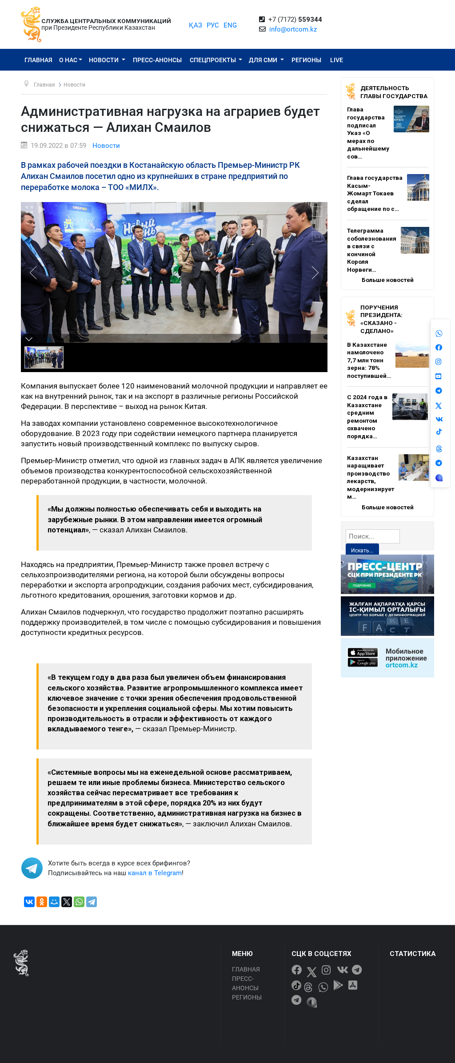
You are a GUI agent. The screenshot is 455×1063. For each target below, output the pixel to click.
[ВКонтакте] (29, 901)
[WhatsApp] (79, 901)
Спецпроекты (213, 59)
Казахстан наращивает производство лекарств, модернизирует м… (370, 477)
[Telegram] (91, 901)
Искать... (362, 550)
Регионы (306, 59)
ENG (230, 25)
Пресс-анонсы (157, 59)
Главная (38, 59)
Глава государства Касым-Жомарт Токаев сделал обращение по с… (375, 193)
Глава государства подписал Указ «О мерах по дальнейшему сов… (368, 132)
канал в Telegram (155, 873)
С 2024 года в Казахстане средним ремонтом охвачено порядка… (367, 416)
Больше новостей (388, 279)
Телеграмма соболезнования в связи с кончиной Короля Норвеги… (371, 250)
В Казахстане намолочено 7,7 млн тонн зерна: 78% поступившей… (369, 360)
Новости (104, 59)
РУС (213, 25)
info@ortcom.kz (293, 29)
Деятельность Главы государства (393, 91)
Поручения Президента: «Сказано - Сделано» (381, 319)
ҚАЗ (195, 25)
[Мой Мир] (54, 901)
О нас (68, 59)
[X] (66, 901)
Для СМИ (264, 59)
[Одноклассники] (41, 901)
